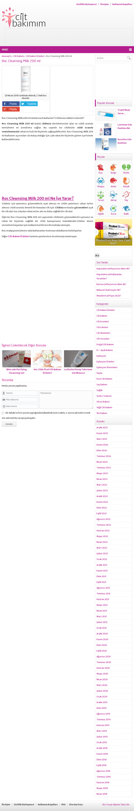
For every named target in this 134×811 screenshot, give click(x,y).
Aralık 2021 (101, 565)
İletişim (104, 4)
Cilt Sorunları (102, 338)
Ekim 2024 (101, 450)
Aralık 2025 (102, 427)
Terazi (101, 200)
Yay (126, 200)
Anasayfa (6, 56)
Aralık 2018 (101, 748)
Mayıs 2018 (102, 788)
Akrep (114, 200)
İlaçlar (99, 373)
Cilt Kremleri (102, 321)
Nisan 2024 (102, 462)
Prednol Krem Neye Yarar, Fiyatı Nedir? (113, 242)
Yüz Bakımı (101, 413)
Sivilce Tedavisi (103, 396)
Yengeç (100, 186)
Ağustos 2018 (103, 771)
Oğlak (101, 214)
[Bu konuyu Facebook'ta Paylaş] (11, 103)
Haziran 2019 (102, 725)
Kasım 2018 (102, 754)
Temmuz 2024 (103, 456)
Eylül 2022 (101, 513)
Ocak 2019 (101, 742)
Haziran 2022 (103, 530)
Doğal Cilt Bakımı (105, 344)
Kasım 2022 (102, 502)
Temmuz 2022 (103, 525)
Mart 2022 (101, 547)
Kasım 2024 (102, 444)
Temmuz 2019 (103, 719)
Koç (101, 172)
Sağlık (99, 390)
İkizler (126, 172)
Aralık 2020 (102, 633)
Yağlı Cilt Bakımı (104, 407)
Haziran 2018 (102, 782)
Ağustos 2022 (103, 519)
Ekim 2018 (101, 759)
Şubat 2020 (102, 691)
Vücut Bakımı (103, 401)
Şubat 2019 (102, 736)
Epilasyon (101, 356)
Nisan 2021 (101, 610)
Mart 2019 (101, 731)
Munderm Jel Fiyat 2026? (108, 295)
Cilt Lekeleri (102, 327)
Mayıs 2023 (102, 473)
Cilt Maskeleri (103, 333)
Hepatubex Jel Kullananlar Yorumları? (109, 276)
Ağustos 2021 (103, 588)
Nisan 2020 (102, 679)
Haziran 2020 (103, 668)
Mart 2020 (101, 685)
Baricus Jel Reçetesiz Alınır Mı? (111, 284)
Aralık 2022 (102, 496)
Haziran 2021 (102, 599)
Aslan (113, 186)
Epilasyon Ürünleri (105, 361)
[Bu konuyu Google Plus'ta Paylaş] (11, 109)
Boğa (113, 172)
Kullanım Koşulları (122, 4)
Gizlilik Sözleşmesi (86, 4)
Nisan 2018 (101, 794)
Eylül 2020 (101, 650)
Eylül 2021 (101, 582)
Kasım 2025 (102, 433)
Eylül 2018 (101, 765)
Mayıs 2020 (102, 673)
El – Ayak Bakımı (104, 350)
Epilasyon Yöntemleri (106, 367)
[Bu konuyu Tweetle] (29, 103)
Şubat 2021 (101, 622)
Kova (113, 214)
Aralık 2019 (101, 702)
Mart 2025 (101, 439)
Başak (126, 186)
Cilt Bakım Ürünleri (35, 56)
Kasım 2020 (102, 639)
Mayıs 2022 (102, 536)
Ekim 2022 (101, 507)
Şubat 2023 (102, 490)
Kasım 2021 (102, 570)
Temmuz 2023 (103, 467)
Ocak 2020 (101, 696)
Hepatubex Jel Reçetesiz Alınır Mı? (113, 268)
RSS (63, 804)
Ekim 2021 (101, 576)
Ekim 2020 (101, 645)
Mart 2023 (101, 484)
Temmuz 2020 (103, 662)
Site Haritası (76, 804)
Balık (126, 214)
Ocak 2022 (101, 559)
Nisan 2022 (101, 542)
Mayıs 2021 (102, 605)
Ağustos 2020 (103, 656)
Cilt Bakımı (18, 56)
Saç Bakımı (101, 384)
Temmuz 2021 (103, 593)
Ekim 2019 (101, 708)
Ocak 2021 (101, 628)
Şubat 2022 (102, 553)
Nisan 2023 (101, 479)
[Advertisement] (68, 36)
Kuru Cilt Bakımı (104, 378)
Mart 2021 (101, 616)
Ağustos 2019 (103, 713)
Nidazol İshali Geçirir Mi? (108, 290)
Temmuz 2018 (103, 776)
